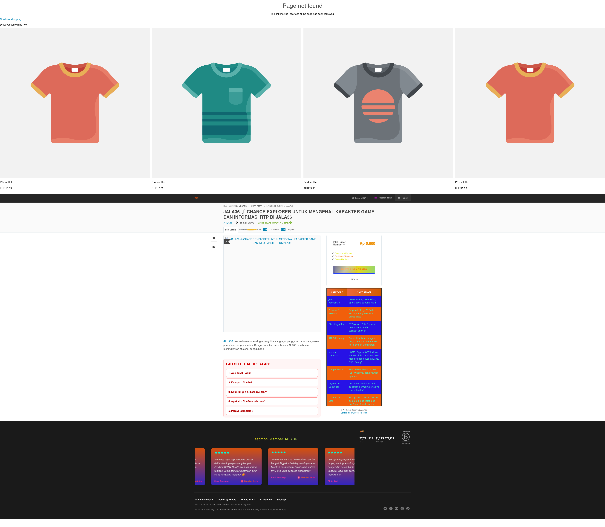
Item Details (230, 229)
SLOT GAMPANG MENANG (235, 205)
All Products (266, 499)
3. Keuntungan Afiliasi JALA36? (247, 392)
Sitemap (281, 499)
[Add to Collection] (214, 247)
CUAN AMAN (256, 205)
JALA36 (289, 205)
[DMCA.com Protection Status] (226, 239)
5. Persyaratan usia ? (241, 411)
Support (291, 229)
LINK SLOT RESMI (274, 205)
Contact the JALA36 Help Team (354, 412)
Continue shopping (10, 19)
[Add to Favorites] (214, 238)
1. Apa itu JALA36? (239, 373)
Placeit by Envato (227, 499)
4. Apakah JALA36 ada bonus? (247, 401)
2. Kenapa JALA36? (240, 382)
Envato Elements (204, 499)
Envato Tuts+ (248, 499)
